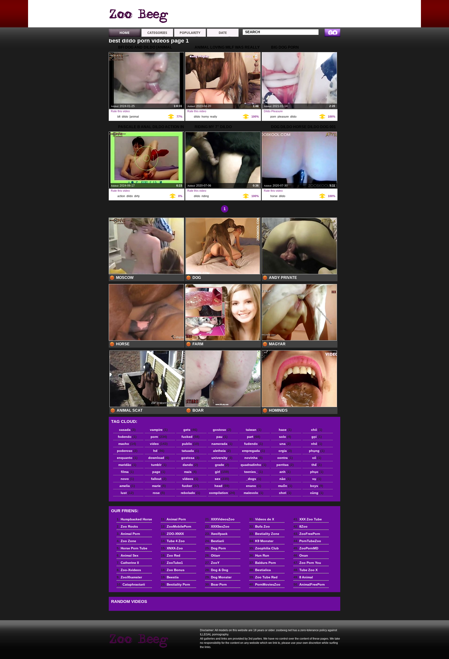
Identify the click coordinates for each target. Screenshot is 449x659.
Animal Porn (324, 18)
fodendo (127, 437)
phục (316, 472)
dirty (136, 196)
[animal (134, 116)
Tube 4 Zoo (257, 18)
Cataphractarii (292, 22)
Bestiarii (214, 541)
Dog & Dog (216, 570)
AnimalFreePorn (309, 584)
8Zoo (300, 526)
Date (223, 32)
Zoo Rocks (323, 14)
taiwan (253, 430)
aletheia (222, 451)
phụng (317, 451)
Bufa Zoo (259, 526)
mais (190, 472)
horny (205, 116)
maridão (127, 465)
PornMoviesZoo (264, 584)
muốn (285, 486)
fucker (190, 486)
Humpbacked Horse (325, 8)
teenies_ (253, 472)
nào (285, 479)
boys (316, 486)
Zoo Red (170, 555)
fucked (190, 437)
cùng (316, 493)
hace (285, 430)
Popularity (190, 32)
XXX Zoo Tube (307, 519)
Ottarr (212, 555)
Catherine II (290, 10)
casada (127, 430)
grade (222, 465)
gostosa (190, 458)
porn (273, 116)
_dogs (253, 479)
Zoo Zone (322, 22)
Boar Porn (216, 584)
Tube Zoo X (305, 570)
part (253, 437)
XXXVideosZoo (220, 519)
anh (285, 472)
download (158, 458)
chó (316, 430)
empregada (253, 451)
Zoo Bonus (173, 570)
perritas (285, 465)
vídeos (190, 479)
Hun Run (259, 555)
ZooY (212, 563)
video (159, 444)
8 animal (138, 14)
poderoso (127, 451)
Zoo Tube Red (263, 577)
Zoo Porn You (307, 563)
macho (127, 444)
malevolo (253, 493)
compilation (222, 493)
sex (222, 479)
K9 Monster (261, 541)
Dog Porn (215, 548)
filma (127, 472)
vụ (316, 479)
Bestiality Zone (264, 534)
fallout (159, 479)
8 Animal (303, 577)
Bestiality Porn (175, 584)
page (158, 472)
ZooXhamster (292, 18)
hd (158, 451)
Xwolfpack (216, 534)
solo (285, 437)
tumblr (159, 465)
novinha (253, 458)
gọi (316, 437)
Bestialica (260, 570)
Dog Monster (218, 577)
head (221, 486)
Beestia (170, 577)
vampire (159, 430)
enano (253, 486)
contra (285, 458)
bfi (118, 116)
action (121, 196)
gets (190, 430)
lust (127, 493)
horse (274, 196)
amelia (127, 486)
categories (157, 32)
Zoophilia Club (264, 548)
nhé (316, 444)
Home (124, 32)
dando (190, 465)
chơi (285, 493)
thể (316, 465)
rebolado (190, 493)
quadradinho (253, 465)
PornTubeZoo (307, 541)
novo (127, 479)
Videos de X (261, 519)
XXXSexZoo (217, 526)
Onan (300, 555)
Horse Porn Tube (132, 548)
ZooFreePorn (306, 534)
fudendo (253, 444)
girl (222, 472)
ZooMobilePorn (260, 10)
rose (159, 493)
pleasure (283, 116)
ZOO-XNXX (256, 14)
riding (205, 196)
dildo (125, 116)
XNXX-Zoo (256, 22)
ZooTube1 (172, 563)
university (221, 458)
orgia (285, 451)
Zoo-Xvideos (291, 14)
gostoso (222, 430)
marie (159, 486)
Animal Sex (290, 5)
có (316, 458)
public (190, 444)
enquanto (127, 458)
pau (222, 437)
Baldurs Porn (262, 563)
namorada (221, 444)
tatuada (190, 451)
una (285, 444)
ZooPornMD (305, 548)
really (213, 116)
